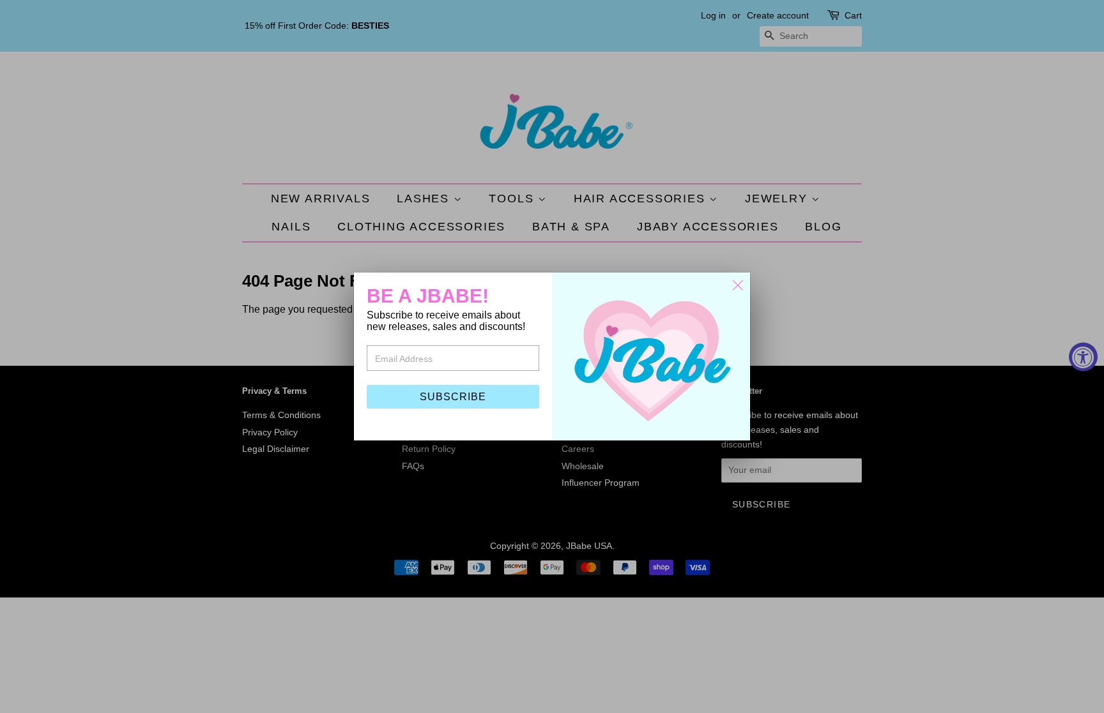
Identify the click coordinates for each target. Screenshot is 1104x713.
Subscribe (453, 396)
